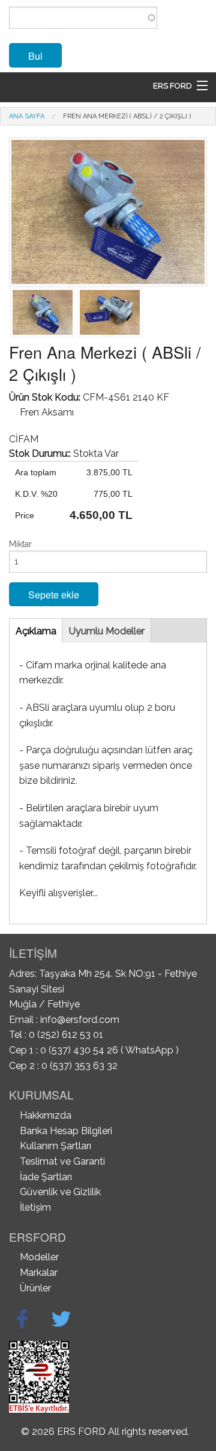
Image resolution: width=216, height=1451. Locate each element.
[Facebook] (22, 1318)
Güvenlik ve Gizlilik (60, 1192)
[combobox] (83, 18)
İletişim (35, 1207)
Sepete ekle (53, 594)
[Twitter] (61, 1318)
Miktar (20, 544)
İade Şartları (46, 1177)
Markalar (39, 1272)
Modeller (39, 1257)
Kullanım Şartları (55, 1145)
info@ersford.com (79, 1019)
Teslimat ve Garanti (62, 1161)
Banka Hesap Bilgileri (66, 1131)
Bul (35, 56)
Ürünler (35, 1288)
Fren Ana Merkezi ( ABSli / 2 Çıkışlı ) (127, 116)
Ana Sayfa (26, 116)
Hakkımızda (45, 1115)
